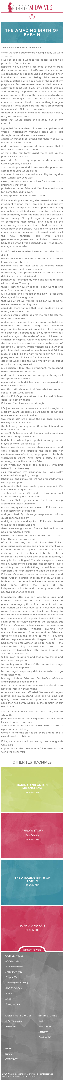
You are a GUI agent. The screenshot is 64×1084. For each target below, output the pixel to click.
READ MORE (32, 792)
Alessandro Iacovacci (27, 1076)
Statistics (43, 1032)
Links (8, 999)
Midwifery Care (13, 961)
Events (8, 993)
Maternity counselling (16, 982)
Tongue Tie (11, 977)
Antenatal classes (14, 966)
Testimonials (44, 1037)
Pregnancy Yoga (13, 972)
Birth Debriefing (13, 988)
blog (8, 1053)
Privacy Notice (12, 1004)
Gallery (42, 1021)
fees (8, 1048)
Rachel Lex (11, 1026)
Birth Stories (44, 1026)
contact (11, 1059)
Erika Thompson (14, 1021)
